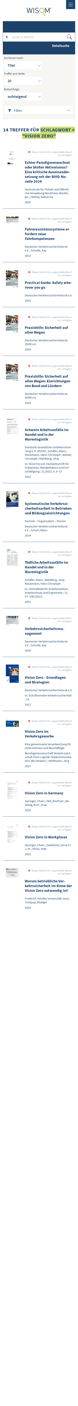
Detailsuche (60, 45)
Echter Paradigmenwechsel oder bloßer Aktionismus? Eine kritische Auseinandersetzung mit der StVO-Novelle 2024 (47, 172)
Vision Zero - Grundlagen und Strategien (45, 679)
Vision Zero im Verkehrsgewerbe (39, 733)
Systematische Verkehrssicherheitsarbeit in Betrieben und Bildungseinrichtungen (48, 508)
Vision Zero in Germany (44, 793)
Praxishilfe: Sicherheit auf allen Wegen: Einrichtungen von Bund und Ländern (47, 381)
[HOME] (39, 12)
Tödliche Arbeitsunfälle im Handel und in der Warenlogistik (46, 567)
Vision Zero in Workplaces (46, 837)
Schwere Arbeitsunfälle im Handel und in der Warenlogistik (47, 434)
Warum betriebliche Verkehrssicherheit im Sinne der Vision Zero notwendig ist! (48, 886)
